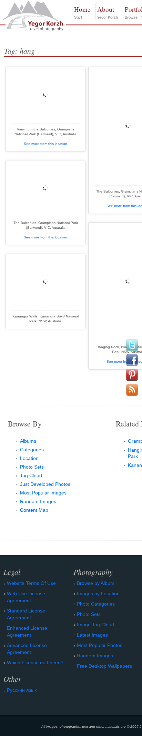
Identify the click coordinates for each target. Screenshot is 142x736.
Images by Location (98, 593)
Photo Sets (32, 467)
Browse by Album (95, 583)
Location (29, 458)
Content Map (34, 510)
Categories (32, 449)
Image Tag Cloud (95, 624)
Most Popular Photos (99, 645)
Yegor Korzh (107, 12)
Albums (28, 441)
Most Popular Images (43, 492)
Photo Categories (96, 604)
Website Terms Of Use (31, 583)
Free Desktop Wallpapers (104, 666)
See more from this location (45, 144)
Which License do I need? (35, 662)
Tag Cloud (31, 475)
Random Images (38, 501)
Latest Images (92, 635)
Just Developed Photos (45, 484)
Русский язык (22, 690)
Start (82, 12)
